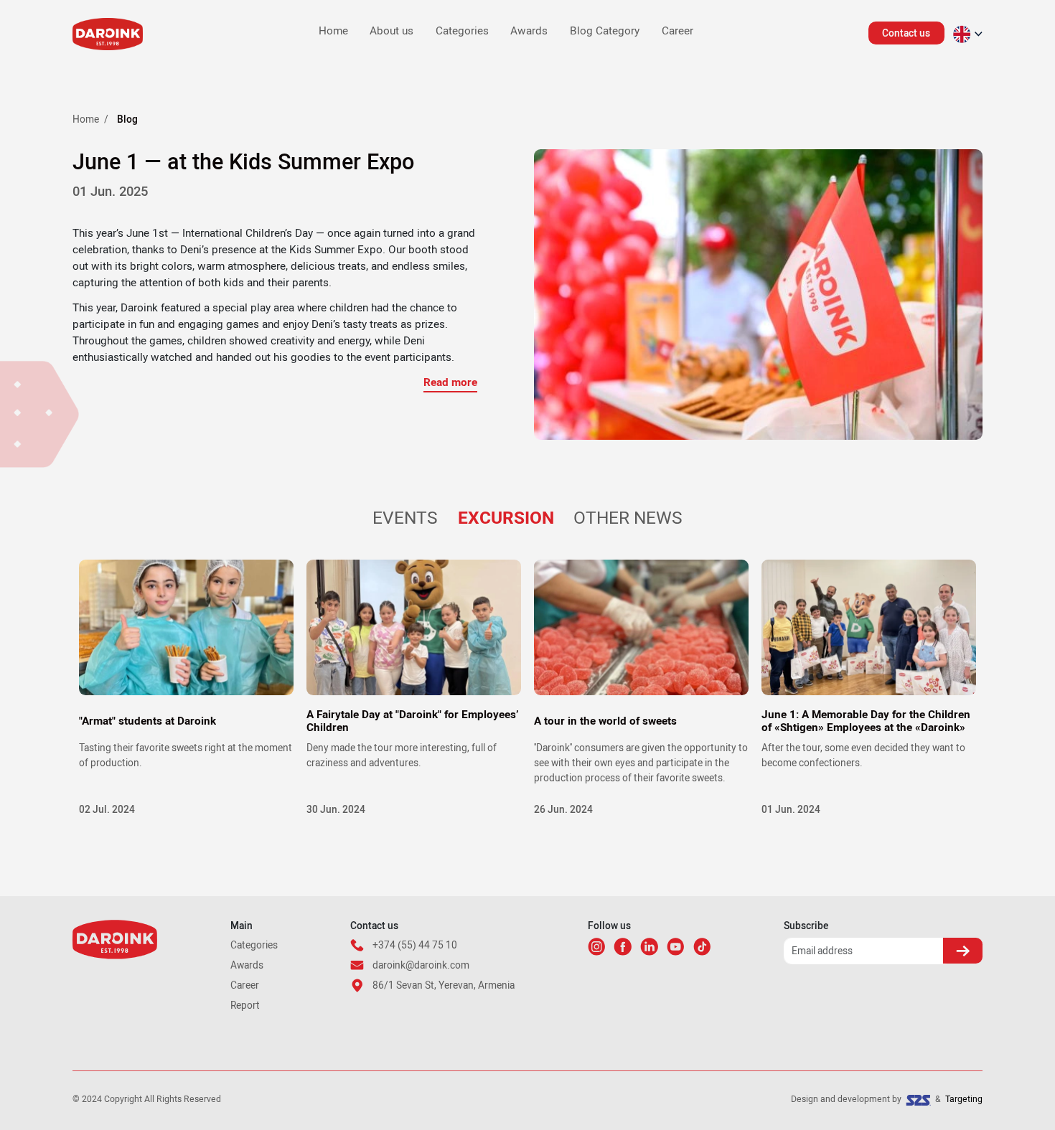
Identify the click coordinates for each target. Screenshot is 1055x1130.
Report (245, 1005)
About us (391, 31)
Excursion (506, 518)
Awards (529, 31)
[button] (968, 34)
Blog (127, 119)
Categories (462, 31)
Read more (450, 382)
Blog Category (604, 31)
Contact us (906, 33)
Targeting (964, 1099)
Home (333, 31)
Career (677, 31)
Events (405, 518)
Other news (628, 518)
